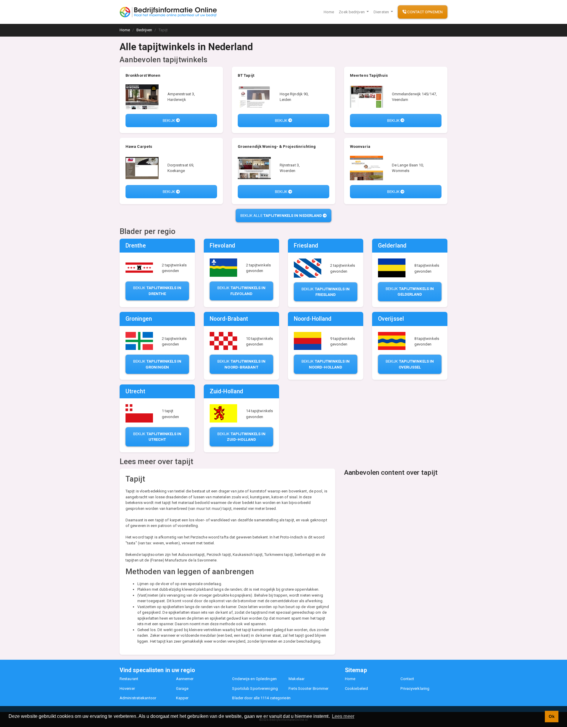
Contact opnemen (424, 12)
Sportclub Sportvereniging (255, 688)
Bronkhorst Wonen (143, 75)
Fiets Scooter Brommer (308, 688)
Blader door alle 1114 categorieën (261, 698)
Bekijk (169, 120)
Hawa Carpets (139, 146)
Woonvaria (360, 146)
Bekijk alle (281, 215)
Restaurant (129, 679)
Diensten (382, 12)
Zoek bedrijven (352, 12)
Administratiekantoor (138, 698)
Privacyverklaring (414, 688)
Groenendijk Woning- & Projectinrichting (277, 146)
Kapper (182, 698)
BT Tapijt (246, 75)
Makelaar (296, 679)
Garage (182, 688)
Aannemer (185, 679)
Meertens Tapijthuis (369, 75)
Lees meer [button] (343, 716)
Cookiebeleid (356, 688)
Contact (407, 679)
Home (329, 12)
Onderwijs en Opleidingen (254, 679)
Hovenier (127, 688)
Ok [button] (551, 716)
